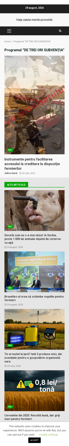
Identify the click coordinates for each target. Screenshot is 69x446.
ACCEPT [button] (34, 440)
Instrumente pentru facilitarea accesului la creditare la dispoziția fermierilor (34, 104)
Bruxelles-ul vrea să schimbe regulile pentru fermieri (34, 271)
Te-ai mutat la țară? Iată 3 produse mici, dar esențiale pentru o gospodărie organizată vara (34, 329)
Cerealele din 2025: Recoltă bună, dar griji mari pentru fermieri (34, 390)
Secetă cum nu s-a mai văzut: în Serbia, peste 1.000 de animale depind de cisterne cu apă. (34, 210)
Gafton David (10, 173)
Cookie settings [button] (48, 434)
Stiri (10, 150)
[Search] (60, 30)
